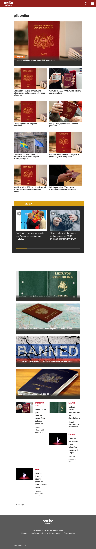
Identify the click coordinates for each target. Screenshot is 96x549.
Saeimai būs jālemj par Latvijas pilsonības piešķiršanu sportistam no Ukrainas (30, 93)
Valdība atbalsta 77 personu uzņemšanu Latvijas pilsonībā (62, 188)
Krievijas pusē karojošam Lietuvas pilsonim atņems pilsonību (42, 296)
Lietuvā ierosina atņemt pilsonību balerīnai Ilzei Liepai (40, 480)
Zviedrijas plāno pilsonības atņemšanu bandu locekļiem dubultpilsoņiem (26, 156)
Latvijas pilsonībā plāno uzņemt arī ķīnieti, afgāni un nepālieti (64, 155)
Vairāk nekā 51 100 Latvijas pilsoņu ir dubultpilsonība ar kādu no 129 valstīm (30, 189)
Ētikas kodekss (69, 533)
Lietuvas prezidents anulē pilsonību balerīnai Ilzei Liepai (74, 446)
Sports (20, 57)
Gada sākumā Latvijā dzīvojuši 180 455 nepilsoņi (37, 394)
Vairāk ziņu (20, 504)
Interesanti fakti (39, 404)
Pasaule (71, 403)
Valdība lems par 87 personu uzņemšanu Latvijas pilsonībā (40, 417)
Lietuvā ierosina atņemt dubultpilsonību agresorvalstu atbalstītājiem (45, 361)
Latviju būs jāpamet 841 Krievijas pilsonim (63, 125)
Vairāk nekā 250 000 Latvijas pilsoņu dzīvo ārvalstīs (65, 92)
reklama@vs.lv (58, 530)
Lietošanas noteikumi (38, 533)
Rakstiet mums (54, 533)
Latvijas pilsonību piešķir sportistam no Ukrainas (35, 60)
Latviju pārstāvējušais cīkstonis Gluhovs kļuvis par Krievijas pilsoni (45, 329)
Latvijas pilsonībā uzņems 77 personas (26, 125)
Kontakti (24, 533)
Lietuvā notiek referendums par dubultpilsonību (74, 412)
